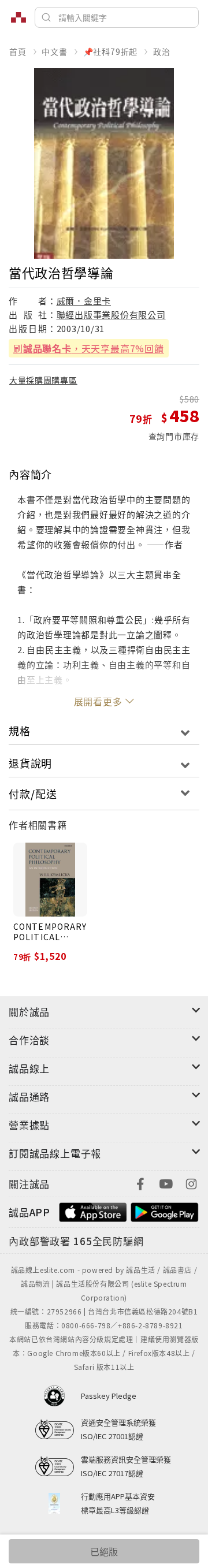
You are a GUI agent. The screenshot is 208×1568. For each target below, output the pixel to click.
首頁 (18, 51)
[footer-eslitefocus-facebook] (140, 1182)
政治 (161, 51)
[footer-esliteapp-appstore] (93, 1211)
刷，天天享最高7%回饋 (88, 348)
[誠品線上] (18, 17)
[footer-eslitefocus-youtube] (166, 1182)
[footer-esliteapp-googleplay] (164, 1211)
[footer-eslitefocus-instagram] (191, 1182)
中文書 (54, 51)
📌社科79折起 (110, 51)
